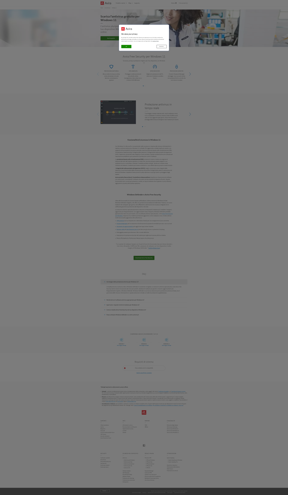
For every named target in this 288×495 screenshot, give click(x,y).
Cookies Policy (155, 41)
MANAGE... (161, 46)
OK (126, 46)
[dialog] (144, 38)
